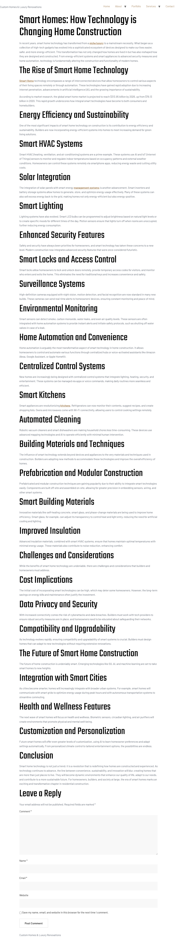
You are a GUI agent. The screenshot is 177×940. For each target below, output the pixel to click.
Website (23, 895)
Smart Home (26, 80)
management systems (86, 187)
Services (151, 6)
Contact (170, 6)
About (118, 6)
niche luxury (97, 43)
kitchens (65, 405)
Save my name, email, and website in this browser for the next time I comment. (65, 912)
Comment (25, 811)
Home (106, 6)
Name (23, 860)
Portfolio (136, 6)
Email (23, 877)
